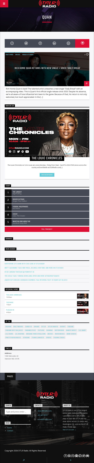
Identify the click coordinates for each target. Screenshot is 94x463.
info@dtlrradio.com (45, 419)
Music (17, 54)
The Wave (9, 302)
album (8, 327)
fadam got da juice (14, 330)
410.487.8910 (42, 415)
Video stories (27, 54)
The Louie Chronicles (14, 294)
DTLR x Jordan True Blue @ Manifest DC (19, 272)
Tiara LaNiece (38, 338)
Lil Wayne (19, 334)
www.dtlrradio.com (45, 411)
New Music (60, 334)
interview (59, 330)
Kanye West (71, 330)
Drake (36, 327)
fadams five (30, 330)
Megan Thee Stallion (35, 334)
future (41, 330)
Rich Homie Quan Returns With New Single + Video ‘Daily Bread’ (47, 68)
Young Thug (59, 338)
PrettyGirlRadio (13, 338)
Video (48, 338)
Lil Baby (82, 330)
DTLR (43, 327)
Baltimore (18, 327)
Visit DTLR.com (69, 430)
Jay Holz (9, 82)
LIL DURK (9, 334)
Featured (9, 54)
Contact (10, 431)
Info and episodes (47, 175)
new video (71, 334)
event (62, 327)
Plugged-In (10, 310)
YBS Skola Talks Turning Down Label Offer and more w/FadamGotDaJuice (32, 276)
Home (9, 428)
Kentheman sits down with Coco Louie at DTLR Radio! (25, 264)
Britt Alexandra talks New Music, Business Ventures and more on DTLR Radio (34, 268)
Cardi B (28, 327)
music (50, 334)
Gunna (50, 330)
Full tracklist (46, 229)
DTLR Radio (53, 327)
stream (26, 338)
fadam (70, 327)
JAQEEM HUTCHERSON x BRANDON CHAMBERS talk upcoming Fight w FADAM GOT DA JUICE (36, 280)
